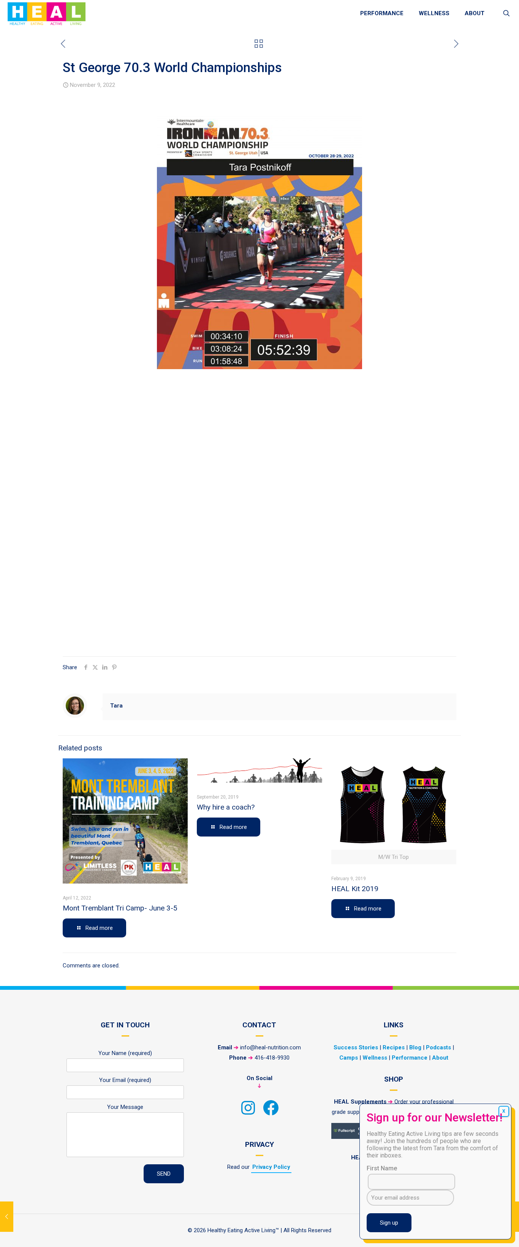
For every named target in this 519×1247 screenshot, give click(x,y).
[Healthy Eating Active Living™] (46, 13)
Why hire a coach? (226, 807)
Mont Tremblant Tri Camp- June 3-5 (120, 908)
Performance (409, 1057)
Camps (348, 1057)
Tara (116, 705)
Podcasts (438, 1047)
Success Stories (356, 1047)
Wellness (374, 1057)
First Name (382, 1168)
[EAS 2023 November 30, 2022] (512, 1216)
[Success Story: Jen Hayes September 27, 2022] (6, 1216)
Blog (415, 1047)
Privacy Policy (271, 1167)
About (440, 1057)
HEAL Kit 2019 (354, 888)
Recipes (394, 1047)
